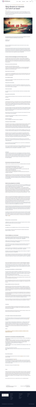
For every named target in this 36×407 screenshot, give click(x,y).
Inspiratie (27, 1)
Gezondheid (20, 395)
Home (17, 1)
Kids (27, 396)
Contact (30, 1)
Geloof (6, 10)
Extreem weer (20, 397)
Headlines (20, 1)
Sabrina (9, 215)
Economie (11, 399)
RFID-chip (20, 398)
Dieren (19, 396)
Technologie (11, 398)
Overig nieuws (23, 1)
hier (14, 359)
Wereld (11, 396)
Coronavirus (11, 395)
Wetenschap (11, 397)
